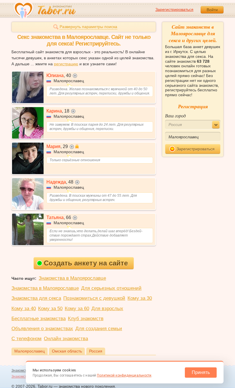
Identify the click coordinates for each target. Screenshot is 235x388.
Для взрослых (107, 308)
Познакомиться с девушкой (94, 298)
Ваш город (175, 116)
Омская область (67, 351)
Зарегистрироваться (174, 9)
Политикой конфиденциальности (124, 375)
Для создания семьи (98, 328)
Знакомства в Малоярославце (72, 278)
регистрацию (66, 64)
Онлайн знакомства (66, 338)
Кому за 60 (77, 308)
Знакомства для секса (36, 298)
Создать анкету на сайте (86, 263)
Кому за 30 (140, 298)
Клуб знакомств (85, 318)
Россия (95, 351)
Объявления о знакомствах (42, 328)
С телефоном (26, 338)
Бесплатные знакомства (38, 318)
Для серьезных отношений (111, 288)
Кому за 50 (50, 308)
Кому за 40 (23, 308)
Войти (212, 9)
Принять (201, 372)
